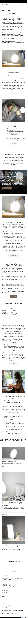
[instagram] (7, 592)
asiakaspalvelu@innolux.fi (9, 586)
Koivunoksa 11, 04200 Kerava (7, 584)
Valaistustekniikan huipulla (9, 461)
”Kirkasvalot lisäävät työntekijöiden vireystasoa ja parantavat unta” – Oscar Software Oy (13, 504)
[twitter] (2, 592)
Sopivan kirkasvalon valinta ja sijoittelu (13, 546)
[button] (2, 4)
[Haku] (16, 4)
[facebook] (4, 592)
